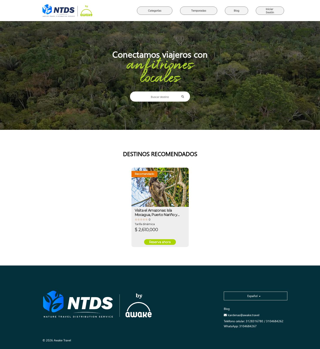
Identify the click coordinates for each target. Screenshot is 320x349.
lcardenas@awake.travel (243, 315)
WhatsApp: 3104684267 (240, 326)
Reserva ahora (160, 242)
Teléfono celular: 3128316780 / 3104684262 (253, 321)
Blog (227, 309)
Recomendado (144, 173)
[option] (160, 207)
